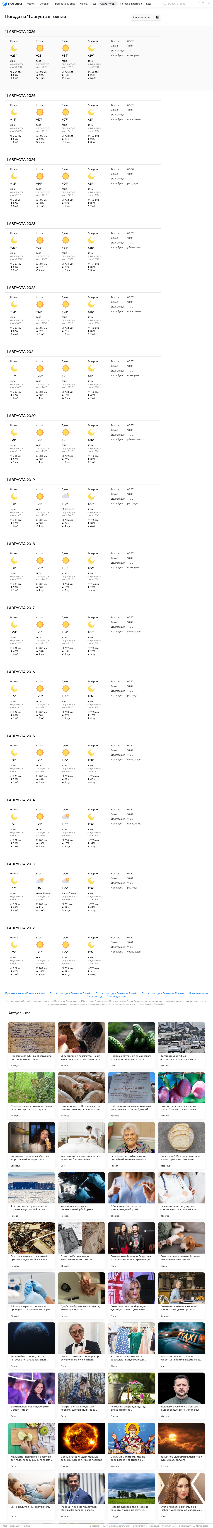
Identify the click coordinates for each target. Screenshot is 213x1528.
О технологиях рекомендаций (146, 1526)
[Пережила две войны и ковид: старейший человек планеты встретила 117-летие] (131, 1145)
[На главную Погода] (14, 4)
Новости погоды (198, 993)
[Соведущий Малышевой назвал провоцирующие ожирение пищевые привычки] (181, 1145)
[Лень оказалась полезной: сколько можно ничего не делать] (181, 1245)
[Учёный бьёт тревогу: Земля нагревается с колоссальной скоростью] (31, 1345)
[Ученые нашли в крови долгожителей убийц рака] (81, 1195)
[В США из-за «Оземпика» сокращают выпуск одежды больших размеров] (131, 1345)
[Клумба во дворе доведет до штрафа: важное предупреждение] (131, 1396)
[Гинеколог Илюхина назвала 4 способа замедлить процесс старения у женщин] (181, 1295)
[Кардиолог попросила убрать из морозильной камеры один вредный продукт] (31, 1145)
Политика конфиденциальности (116, 1526)
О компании (15, 1526)
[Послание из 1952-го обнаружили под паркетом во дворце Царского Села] (31, 1045)
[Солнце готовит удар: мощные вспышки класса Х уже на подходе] (81, 1446)
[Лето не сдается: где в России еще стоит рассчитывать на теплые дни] (131, 1496)
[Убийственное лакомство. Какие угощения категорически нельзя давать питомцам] (81, 1045)
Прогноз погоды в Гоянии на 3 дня (25, 993)
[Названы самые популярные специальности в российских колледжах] (181, 1195)
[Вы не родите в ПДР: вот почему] (31, 1496)
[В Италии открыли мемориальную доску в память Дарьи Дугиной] (131, 1095)
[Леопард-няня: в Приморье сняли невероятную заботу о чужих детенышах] (31, 1095)
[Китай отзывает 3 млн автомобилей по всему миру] (181, 1045)
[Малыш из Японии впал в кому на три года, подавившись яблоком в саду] (31, 1446)
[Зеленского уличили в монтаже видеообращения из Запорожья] (181, 1396)
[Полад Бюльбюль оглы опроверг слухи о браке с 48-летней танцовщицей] (81, 1345)
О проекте (94, 1526)
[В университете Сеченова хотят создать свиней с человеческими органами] (81, 1095)
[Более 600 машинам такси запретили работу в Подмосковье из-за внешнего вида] (181, 1345)
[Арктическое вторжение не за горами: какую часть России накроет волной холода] (31, 1195)
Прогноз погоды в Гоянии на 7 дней (116, 993)
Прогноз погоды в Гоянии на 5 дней (70, 993)
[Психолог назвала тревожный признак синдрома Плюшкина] (31, 1245)
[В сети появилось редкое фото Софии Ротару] (31, 1396)
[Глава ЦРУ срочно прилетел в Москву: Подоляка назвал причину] (81, 1496)
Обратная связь (169, 1526)
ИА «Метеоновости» (201, 1526)
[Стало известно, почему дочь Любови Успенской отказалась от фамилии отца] (181, 1496)
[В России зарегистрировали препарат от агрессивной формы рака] (31, 1295)
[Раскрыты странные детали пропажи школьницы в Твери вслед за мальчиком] (81, 1396)
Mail (5, 1526)
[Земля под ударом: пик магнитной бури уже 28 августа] (181, 1446)
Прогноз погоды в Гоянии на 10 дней (163, 993)
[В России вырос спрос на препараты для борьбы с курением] (131, 1195)
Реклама (26, 1526)
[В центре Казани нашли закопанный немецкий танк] (81, 1245)
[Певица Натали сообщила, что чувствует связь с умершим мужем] (131, 1295)
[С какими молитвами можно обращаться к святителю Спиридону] (131, 1446)
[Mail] (4, 4)
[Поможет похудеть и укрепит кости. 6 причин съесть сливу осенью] (181, 1095)
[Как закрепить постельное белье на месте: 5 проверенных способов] (81, 1145)
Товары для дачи (116, 996)
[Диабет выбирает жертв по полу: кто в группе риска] (81, 1295)
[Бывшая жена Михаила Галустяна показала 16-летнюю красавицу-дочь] (131, 1245)
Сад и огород (94, 996)
